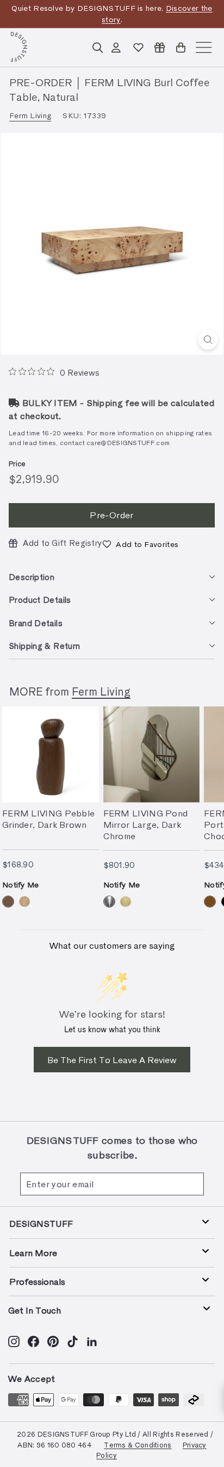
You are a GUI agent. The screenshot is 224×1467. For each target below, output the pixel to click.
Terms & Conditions (137, 1444)
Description (31, 577)
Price (17, 463)
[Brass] (126, 902)
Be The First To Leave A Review (112, 1059)
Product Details (40, 599)
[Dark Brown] (8, 902)
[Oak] (24, 902)
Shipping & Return (44, 646)
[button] (140, 544)
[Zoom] (208, 340)
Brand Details (36, 623)
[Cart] (181, 47)
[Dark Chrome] (109, 902)
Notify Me (20, 884)
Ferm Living (30, 115)
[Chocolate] (210, 902)
